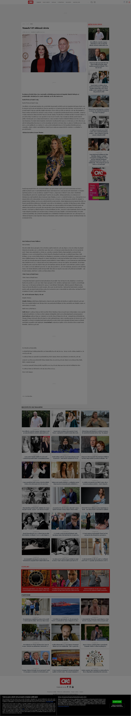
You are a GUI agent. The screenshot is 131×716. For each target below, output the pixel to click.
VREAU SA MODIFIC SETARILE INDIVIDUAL (117, 705)
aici (23, 709)
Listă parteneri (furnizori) (63, 706)
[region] (65, 705)
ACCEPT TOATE (117, 701)
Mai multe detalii (49, 701)
